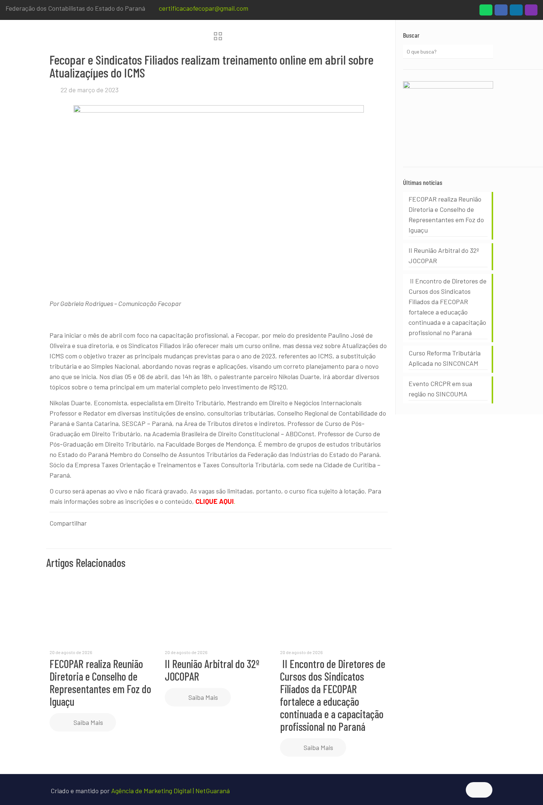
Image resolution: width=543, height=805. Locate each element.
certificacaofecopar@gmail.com (203, 8)
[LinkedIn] (516, 11)
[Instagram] (531, 11)
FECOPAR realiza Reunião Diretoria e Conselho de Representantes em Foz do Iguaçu (100, 682)
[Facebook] (501, 11)
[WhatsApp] (485, 11)
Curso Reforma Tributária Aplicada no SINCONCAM (445, 358)
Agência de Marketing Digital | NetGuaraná (170, 791)
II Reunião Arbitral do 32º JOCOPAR (212, 670)
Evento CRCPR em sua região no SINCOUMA (440, 388)
